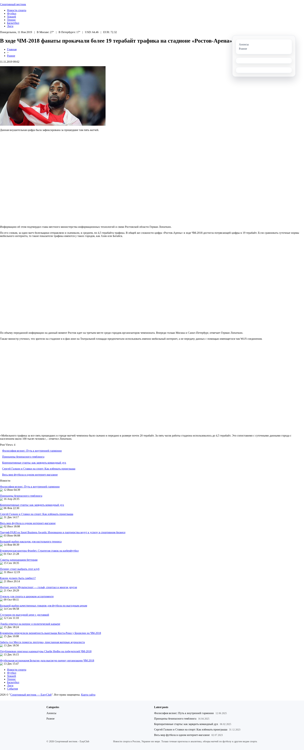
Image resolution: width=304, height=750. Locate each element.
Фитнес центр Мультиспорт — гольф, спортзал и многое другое (38, 587)
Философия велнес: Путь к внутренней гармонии (32, 450)
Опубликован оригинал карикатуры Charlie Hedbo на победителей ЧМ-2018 (45, 651)
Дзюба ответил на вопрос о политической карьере (30, 623)
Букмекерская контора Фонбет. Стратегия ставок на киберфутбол (39, 550)
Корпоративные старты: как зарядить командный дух (34, 462)
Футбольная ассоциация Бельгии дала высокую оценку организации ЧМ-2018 (47, 660)
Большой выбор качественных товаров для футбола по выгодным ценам (43, 605)
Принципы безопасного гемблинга (23, 456)
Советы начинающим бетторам (18, 559)
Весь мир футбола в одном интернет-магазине (30, 474)
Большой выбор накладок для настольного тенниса (31, 541)
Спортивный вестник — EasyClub (31, 694)
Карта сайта (88, 694)
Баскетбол (13, 22)
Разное (11, 55)
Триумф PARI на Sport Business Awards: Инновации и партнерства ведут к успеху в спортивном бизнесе (62, 532)
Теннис (11, 19)
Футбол (11, 13)
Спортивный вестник (13, 4)
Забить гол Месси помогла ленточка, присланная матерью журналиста (42, 642)
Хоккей (11, 16)
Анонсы (51, 713)
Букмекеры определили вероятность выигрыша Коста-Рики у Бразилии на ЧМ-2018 (50, 633)
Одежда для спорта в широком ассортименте (27, 596)
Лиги (10, 26)
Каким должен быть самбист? (18, 578)
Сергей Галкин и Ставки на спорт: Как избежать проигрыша (38, 468)
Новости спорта (16, 10)
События (12, 688)
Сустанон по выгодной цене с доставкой (24, 614)
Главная (12, 49)
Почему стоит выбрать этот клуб (19, 568)
